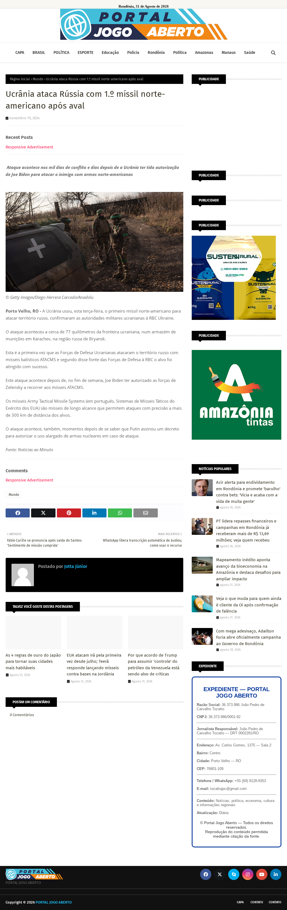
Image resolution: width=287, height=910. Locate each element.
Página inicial (20, 79)
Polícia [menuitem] (133, 52)
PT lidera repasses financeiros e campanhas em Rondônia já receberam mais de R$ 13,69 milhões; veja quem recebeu (246, 531)
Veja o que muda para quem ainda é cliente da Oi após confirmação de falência (248, 605)
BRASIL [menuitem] (39, 52)
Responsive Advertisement (29, 147)
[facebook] (205, 874)
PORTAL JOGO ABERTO (54, 902)
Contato (257, 902)
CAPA (240, 902)
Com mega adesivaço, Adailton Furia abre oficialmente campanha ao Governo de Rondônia (248, 637)
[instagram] (247, 874)
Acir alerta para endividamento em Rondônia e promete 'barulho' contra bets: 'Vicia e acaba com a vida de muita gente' (248, 492)
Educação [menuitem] (110, 52)
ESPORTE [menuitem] (85, 52)
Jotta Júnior (75, 566)
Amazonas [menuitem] (204, 52)
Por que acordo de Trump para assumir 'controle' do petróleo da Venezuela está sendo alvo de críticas (153, 665)
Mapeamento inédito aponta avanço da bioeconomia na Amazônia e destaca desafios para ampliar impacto (248, 569)
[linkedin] (275, 874)
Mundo (38, 79)
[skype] (233, 874)
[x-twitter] (219, 874)
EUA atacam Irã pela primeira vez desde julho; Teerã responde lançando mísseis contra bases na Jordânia (94, 665)
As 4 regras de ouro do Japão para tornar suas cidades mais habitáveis (33, 661)
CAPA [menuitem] (19, 52)
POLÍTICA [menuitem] (61, 52)
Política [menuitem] (180, 52)
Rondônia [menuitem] (156, 52)
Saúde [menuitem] (249, 52)
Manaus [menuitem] (229, 52)
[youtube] (261, 874)
